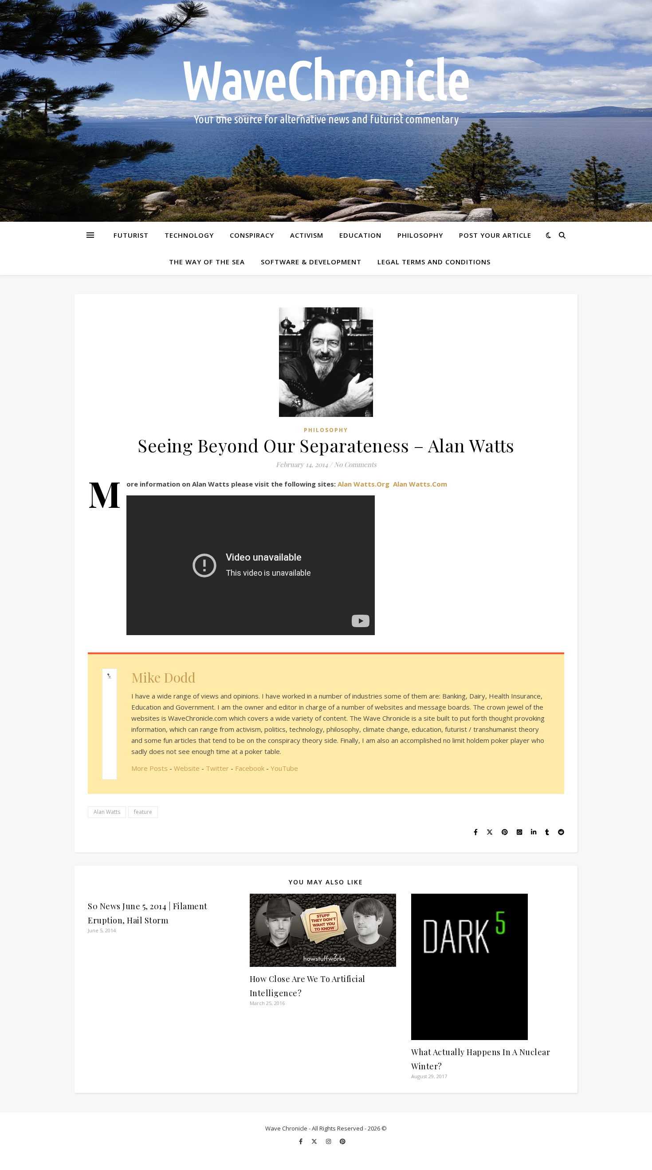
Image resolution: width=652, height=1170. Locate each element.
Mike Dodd (163, 677)
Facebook (249, 768)
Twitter (217, 768)
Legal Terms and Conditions (434, 261)
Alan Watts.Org (363, 483)
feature (143, 812)
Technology (189, 235)
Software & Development (311, 261)
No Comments (355, 464)
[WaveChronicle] (326, 111)
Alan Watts (107, 812)
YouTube (284, 768)
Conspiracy (252, 235)
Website (187, 768)
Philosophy (420, 235)
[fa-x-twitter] (314, 1141)
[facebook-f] (301, 1141)
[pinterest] (343, 1141)
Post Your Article (495, 235)
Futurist (131, 235)
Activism (306, 235)
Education (360, 235)
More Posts (149, 768)
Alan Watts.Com (420, 483)
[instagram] (329, 1141)
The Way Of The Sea (207, 261)
